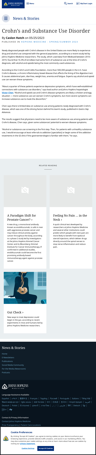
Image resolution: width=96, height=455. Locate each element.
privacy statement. (27, 443)
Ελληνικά (24, 405)
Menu (30, 4)
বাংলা (48, 402)
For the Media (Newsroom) (14, 368)
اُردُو (54, 405)
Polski (14, 405)
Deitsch (76, 405)
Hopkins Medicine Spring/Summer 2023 (49, 42)
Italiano (75, 398)
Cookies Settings (28, 448)
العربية (87, 402)
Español (5, 398)
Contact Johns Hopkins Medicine (16, 421)
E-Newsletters (8, 357)
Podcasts (6, 372)
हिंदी (69, 405)
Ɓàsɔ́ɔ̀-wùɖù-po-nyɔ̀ (10, 402)
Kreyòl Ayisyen (75, 402)
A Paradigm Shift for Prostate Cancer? (21, 217)
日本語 (55, 402)
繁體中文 (23, 398)
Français (33, 398)
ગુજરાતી (35, 405)
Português (64, 398)
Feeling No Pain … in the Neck (70, 217)
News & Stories (26, 18)
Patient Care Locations (31, 425)
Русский (53, 398)
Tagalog (43, 398)
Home (4, 353)
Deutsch (5, 405)
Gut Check (14, 312)
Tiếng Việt (86, 398)
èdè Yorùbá (39, 402)
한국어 (64, 402)
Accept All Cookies (46, 448)
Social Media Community (13, 365)
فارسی (62, 405)
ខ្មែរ (84, 405)
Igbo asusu (26, 402)
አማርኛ (14, 398)
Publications (7, 361)
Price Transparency (10, 425)
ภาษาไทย (45, 405)
